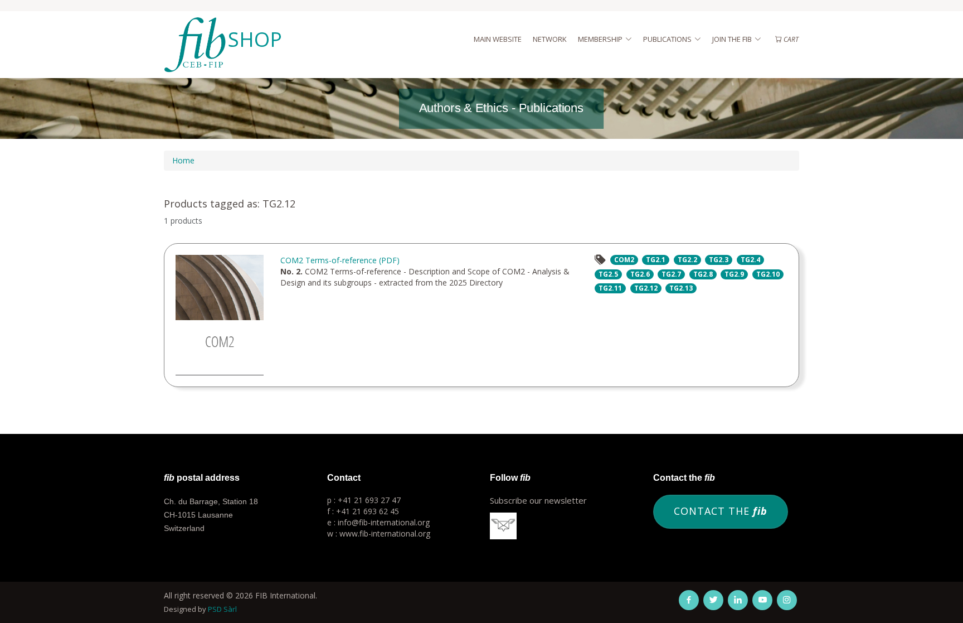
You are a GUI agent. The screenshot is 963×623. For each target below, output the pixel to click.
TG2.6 (640, 274)
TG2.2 (687, 259)
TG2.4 (750, 259)
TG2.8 (703, 274)
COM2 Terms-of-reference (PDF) (340, 260)
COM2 (624, 259)
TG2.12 (646, 288)
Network (550, 39)
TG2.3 (718, 259)
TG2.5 (608, 274)
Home (183, 160)
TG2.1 (655, 259)
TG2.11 (610, 288)
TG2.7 (671, 274)
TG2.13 (681, 288)
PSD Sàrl (222, 609)
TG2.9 (734, 274)
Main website (498, 39)
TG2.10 (768, 274)
